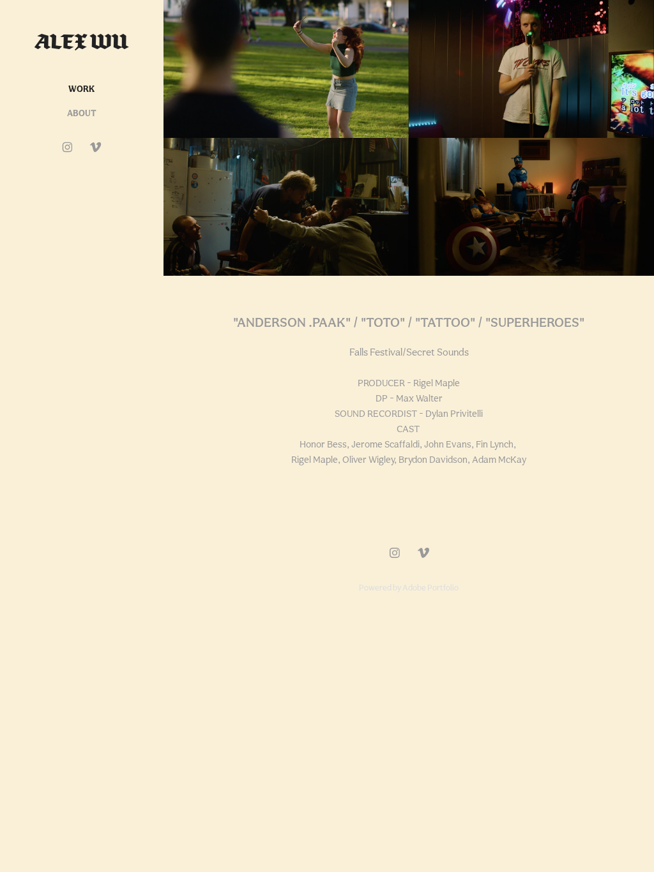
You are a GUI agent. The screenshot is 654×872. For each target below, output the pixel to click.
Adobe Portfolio (430, 587)
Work (81, 89)
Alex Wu (81, 41)
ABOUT (81, 113)
